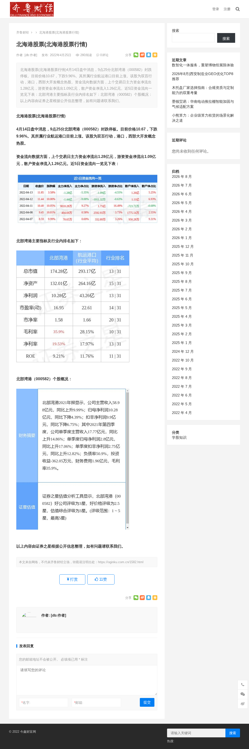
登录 (215, 9)
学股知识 (179, 437)
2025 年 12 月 (183, 246)
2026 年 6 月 (182, 194)
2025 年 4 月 (182, 316)
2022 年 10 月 (183, 360)
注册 (227, 9)
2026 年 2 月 (182, 229)
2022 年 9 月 (182, 369)
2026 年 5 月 (182, 203)
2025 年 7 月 (182, 290)
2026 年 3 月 (182, 220)
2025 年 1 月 (182, 343)
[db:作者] (31, 55)
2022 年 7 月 (182, 386)
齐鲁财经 (22, 32)
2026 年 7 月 (182, 185)
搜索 (175, 30)
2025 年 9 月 (182, 273)
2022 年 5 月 (182, 404)
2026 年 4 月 (182, 211)
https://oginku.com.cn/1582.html (120, 562)
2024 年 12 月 (183, 351)
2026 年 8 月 (182, 176)
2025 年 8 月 (182, 281)
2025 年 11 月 (182, 255)
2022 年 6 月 (182, 395)
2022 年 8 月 (182, 378)
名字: (25, 703)
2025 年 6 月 (182, 299)
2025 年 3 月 (182, 325)
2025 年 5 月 (182, 308)
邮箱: (78, 703)
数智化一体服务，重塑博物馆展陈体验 (203, 65)
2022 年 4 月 (182, 413)
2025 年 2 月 (182, 334)
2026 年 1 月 (182, 238)
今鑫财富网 (28, 731)
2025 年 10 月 (183, 264)
